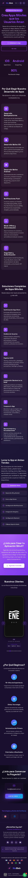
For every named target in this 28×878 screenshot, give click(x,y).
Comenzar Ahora (15, 485)
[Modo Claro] (20, 3)
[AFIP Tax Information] (5, 874)
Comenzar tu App (15, 43)
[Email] (20, 842)
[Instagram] (12, 842)
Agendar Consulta (15, 565)
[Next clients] (24, 623)
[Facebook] (7, 842)
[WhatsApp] (16, 842)
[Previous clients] (3, 623)
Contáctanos (13, 796)
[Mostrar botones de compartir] (2, 439)
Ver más (14, 48)
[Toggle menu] (24, 3)
